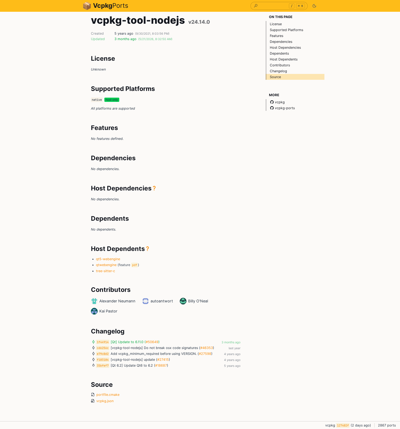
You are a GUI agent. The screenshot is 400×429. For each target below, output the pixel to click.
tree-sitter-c (105, 271)
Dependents (279, 53)
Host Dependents (284, 59)
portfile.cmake (107, 394)
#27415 (163, 359)
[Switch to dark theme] (314, 6)
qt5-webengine (108, 259)
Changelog (278, 71)
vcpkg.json (105, 401)
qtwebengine (106, 265)
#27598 (205, 354)
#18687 (161, 365)
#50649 (152, 342)
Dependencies (281, 41)
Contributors (280, 65)
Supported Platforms (286, 30)
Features (276, 36)
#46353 (206, 348)
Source (275, 77)
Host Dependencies (285, 47)
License (276, 24)
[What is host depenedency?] (154, 188)
